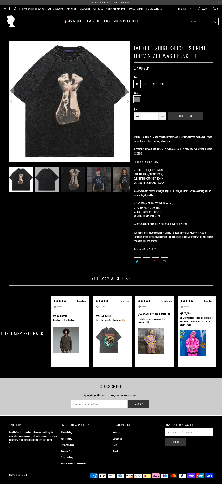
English (182, 8)
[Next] (127, 101)
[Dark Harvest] (10, 21)
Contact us (117, 438)
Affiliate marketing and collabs (145, 8)
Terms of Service (67, 445)
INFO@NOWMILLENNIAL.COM (31, 8)
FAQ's (115, 445)
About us (71, 8)
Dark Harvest (21, 475)
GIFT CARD (98, 8)
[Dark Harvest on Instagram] (14, 8)
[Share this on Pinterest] (155, 261)
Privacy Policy (66, 432)
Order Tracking (55, 8)
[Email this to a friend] (164, 261)
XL (154, 84)
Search (115, 451)
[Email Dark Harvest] (4, 8)
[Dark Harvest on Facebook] (9, 8)
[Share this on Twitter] (137, 261)
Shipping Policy (67, 451)
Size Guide (85, 8)
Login (204, 8)
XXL (162, 84)
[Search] (214, 21)
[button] (86, 21)
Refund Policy (66, 438)
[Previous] (11, 101)
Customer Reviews (115, 8)
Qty (135, 109)
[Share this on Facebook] (146, 261)
